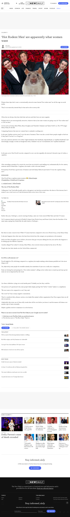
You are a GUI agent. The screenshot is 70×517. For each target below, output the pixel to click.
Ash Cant (7, 45)
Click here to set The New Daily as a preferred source (18, 316)
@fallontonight (4, 175)
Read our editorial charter (45, 488)
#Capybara (21, 180)
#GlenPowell (14, 180)
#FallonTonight (32, 178)
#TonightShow (5, 180)
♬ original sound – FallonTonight (11, 183)
